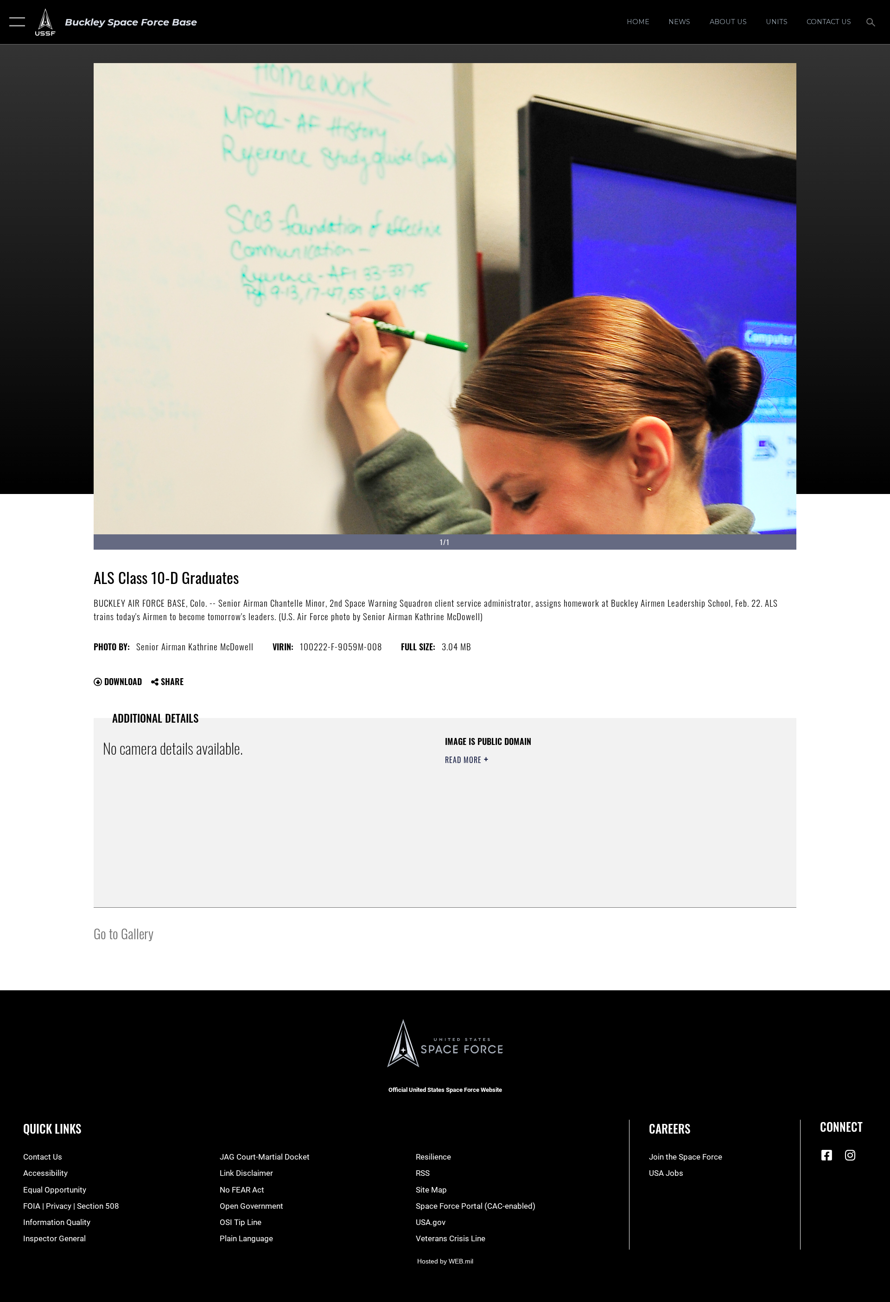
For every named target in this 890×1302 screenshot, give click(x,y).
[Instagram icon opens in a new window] (850, 1155)
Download (122, 681)
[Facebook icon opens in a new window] (827, 1155)
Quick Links (52, 1128)
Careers (669, 1128)
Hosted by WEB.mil (445, 1261)
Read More (464, 759)
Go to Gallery (123, 933)
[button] (15, 22)
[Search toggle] (871, 22)
